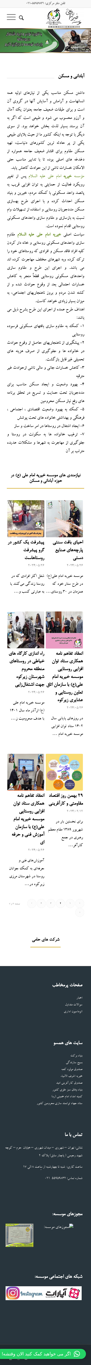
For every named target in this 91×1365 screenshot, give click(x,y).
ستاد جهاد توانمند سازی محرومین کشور (59, 1104)
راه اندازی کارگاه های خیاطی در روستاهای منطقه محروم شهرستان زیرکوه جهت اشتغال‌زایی (26, 669)
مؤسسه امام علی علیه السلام (56, 176)
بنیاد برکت (76, 1056)
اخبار (79, 998)
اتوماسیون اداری (73, 1012)
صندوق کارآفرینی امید (69, 1083)
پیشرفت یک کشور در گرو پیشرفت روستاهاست (26, 550)
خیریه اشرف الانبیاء (71, 1076)
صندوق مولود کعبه (71, 1070)
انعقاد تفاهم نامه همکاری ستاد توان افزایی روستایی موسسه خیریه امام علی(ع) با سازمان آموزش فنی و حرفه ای (28, 819)
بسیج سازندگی (74, 1063)
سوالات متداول (73, 1005)
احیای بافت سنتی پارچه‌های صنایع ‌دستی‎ (68, 550)
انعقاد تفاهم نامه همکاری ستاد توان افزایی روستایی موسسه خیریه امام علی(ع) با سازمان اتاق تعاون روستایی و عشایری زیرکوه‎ (64, 677)
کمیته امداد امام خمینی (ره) (66, 1097)
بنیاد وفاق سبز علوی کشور (67, 1090)
